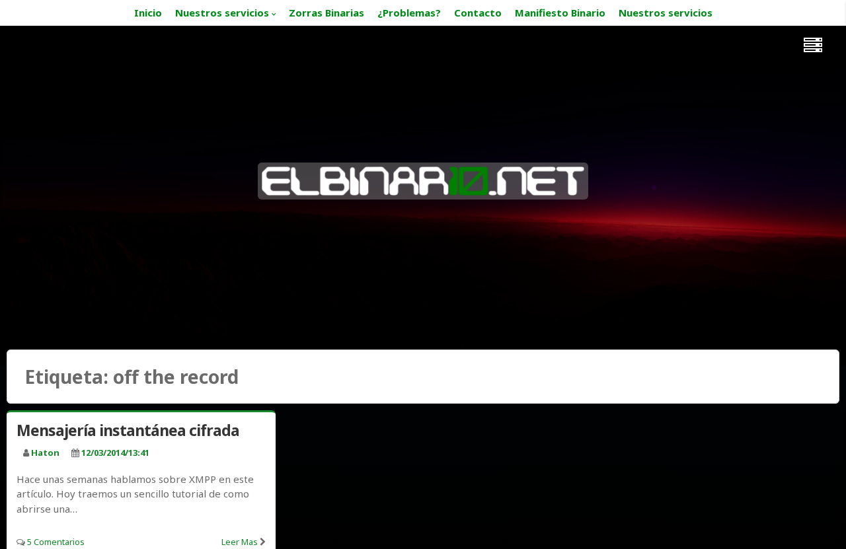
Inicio (148, 12)
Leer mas (239, 542)
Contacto (478, 12)
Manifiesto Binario (560, 12)
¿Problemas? (409, 12)
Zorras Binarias (326, 12)
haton (45, 452)
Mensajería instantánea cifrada (128, 430)
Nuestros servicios (222, 12)
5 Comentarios (56, 542)
